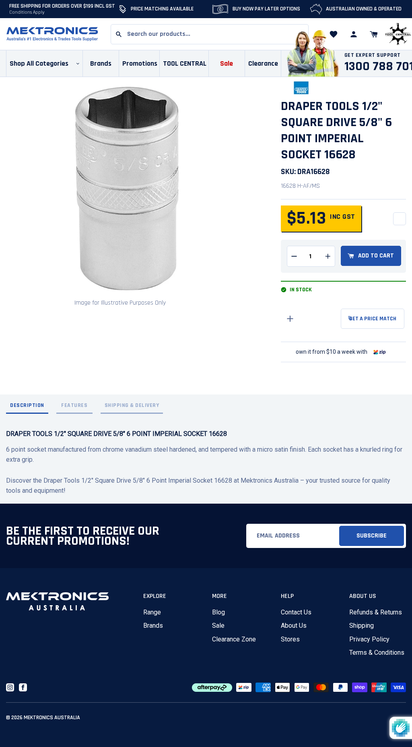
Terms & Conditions (376, 652)
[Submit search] (119, 34)
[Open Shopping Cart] (374, 34)
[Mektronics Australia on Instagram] (10, 687)
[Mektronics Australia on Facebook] (23, 687)
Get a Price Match (372, 318)
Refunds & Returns (375, 612)
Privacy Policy (369, 639)
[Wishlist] (333, 34)
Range (152, 612)
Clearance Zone (234, 639)
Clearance (263, 63)
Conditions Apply (27, 12)
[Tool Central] (398, 34)
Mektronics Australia (52, 717)
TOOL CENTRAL (184, 63)
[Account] (354, 34)
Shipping (361, 625)
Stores (290, 639)
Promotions (139, 63)
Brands (153, 625)
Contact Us (296, 612)
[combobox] (210, 34)
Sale (218, 625)
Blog (218, 612)
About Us (294, 625)
